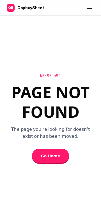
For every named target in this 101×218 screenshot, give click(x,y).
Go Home (50, 155)
